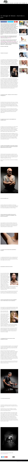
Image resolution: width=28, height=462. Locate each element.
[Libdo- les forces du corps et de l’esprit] (23, 40)
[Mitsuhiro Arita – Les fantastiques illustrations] (23, 24)
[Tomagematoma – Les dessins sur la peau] (23, 63)
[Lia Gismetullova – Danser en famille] (23, 71)
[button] (26, 3)
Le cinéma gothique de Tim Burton (22, 57)
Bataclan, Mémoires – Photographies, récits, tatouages (8, 41)
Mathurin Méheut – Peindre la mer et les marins (23, 50)
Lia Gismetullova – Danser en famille (22, 73)
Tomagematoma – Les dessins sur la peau (22, 65)
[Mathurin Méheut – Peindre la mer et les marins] (23, 48)
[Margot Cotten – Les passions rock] (23, 32)
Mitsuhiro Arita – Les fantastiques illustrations (22, 26)
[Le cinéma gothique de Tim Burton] (23, 55)
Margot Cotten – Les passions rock (22, 34)
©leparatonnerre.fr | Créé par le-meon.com (22, 461)
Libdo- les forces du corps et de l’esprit (23, 42)
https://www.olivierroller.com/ (4, 453)
